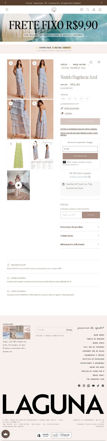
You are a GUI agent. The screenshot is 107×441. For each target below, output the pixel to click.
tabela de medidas (71, 108)
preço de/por (79, 65)
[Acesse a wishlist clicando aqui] (82, 9)
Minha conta (98, 343)
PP (70, 99)
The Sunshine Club (95, 379)
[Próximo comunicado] (102, 2)
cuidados (68, 113)
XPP (64, 99)
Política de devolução (93, 359)
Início (64, 65)
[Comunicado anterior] (5, 2)
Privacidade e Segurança (92, 363)
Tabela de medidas (95, 339)
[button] (7, 9)
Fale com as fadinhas (94, 347)
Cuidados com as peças (93, 351)
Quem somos (99, 335)
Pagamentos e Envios (94, 355)
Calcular (91, 215)
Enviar (69, 330)
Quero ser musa (97, 367)
